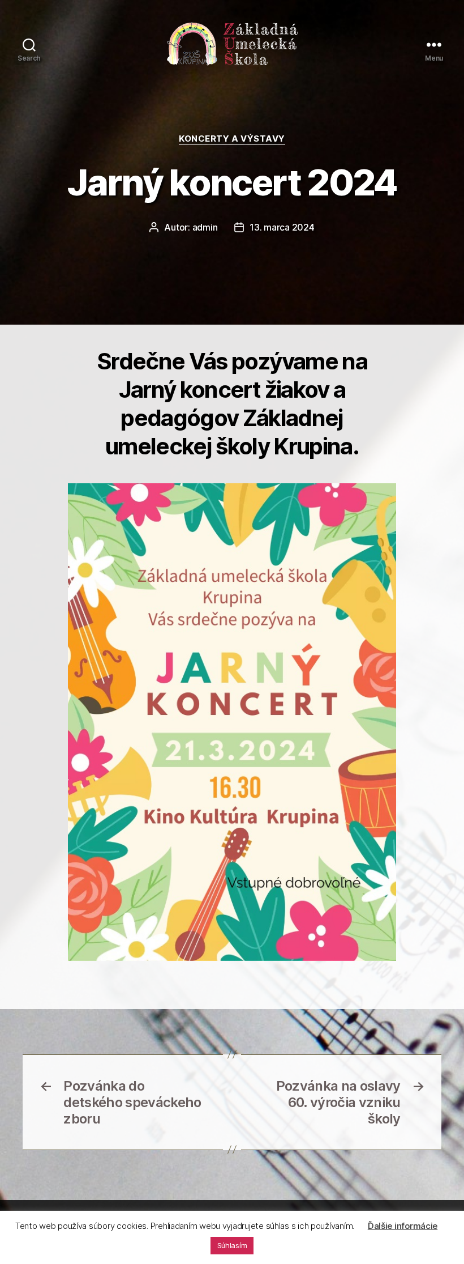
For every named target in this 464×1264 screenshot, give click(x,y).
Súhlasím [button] (232, 1245)
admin (205, 227)
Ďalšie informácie (402, 1225)
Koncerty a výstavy (232, 139)
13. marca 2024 (282, 227)
